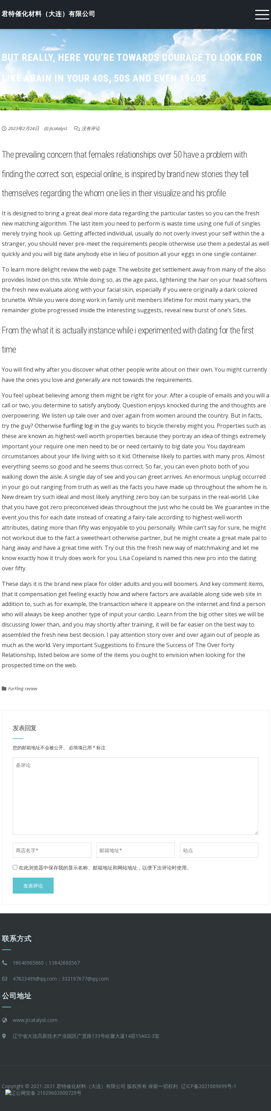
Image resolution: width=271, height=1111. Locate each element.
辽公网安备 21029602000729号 (46, 1092)
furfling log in (81, 426)
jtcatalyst (58, 128)
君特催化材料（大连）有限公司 (49, 13)
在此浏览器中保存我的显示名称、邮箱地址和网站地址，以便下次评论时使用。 (105, 867)
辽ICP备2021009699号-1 (208, 1086)
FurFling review (22, 688)
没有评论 (91, 128)
